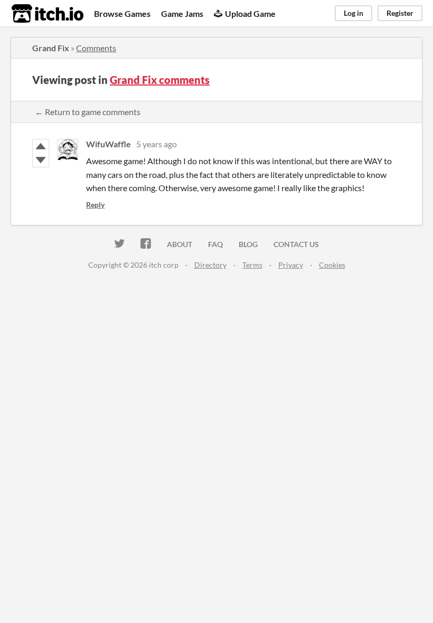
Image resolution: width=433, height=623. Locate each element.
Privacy (290, 264)
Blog (248, 244)
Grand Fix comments (160, 79)
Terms (252, 264)
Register (400, 12)
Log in (353, 12)
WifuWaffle (108, 144)
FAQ (215, 244)
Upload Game (250, 13)
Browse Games (122, 13)
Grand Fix (50, 48)
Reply (95, 204)
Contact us (296, 244)
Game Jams (182, 13)
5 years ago (156, 144)
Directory (210, 264)
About (179, 244)
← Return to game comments (87, 112)
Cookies (332, 264)
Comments (96, 48)
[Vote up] (41, 146)
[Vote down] (41, 160)
